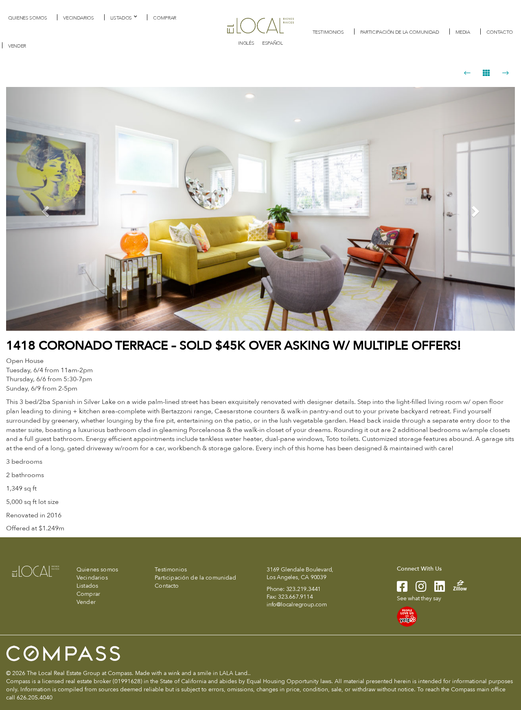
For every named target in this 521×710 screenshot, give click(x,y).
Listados (121, 18)
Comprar (164, 18)
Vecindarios (78, 18)
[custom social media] (456, 585)
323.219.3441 (303, 589)
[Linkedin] (435, 589)
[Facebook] (402, 589)
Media (462, 32)
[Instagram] (416, 589)
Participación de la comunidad (399, 32)
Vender (17, 46)
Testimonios (328, 32)
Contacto (499, 32)
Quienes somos (27, 18)
